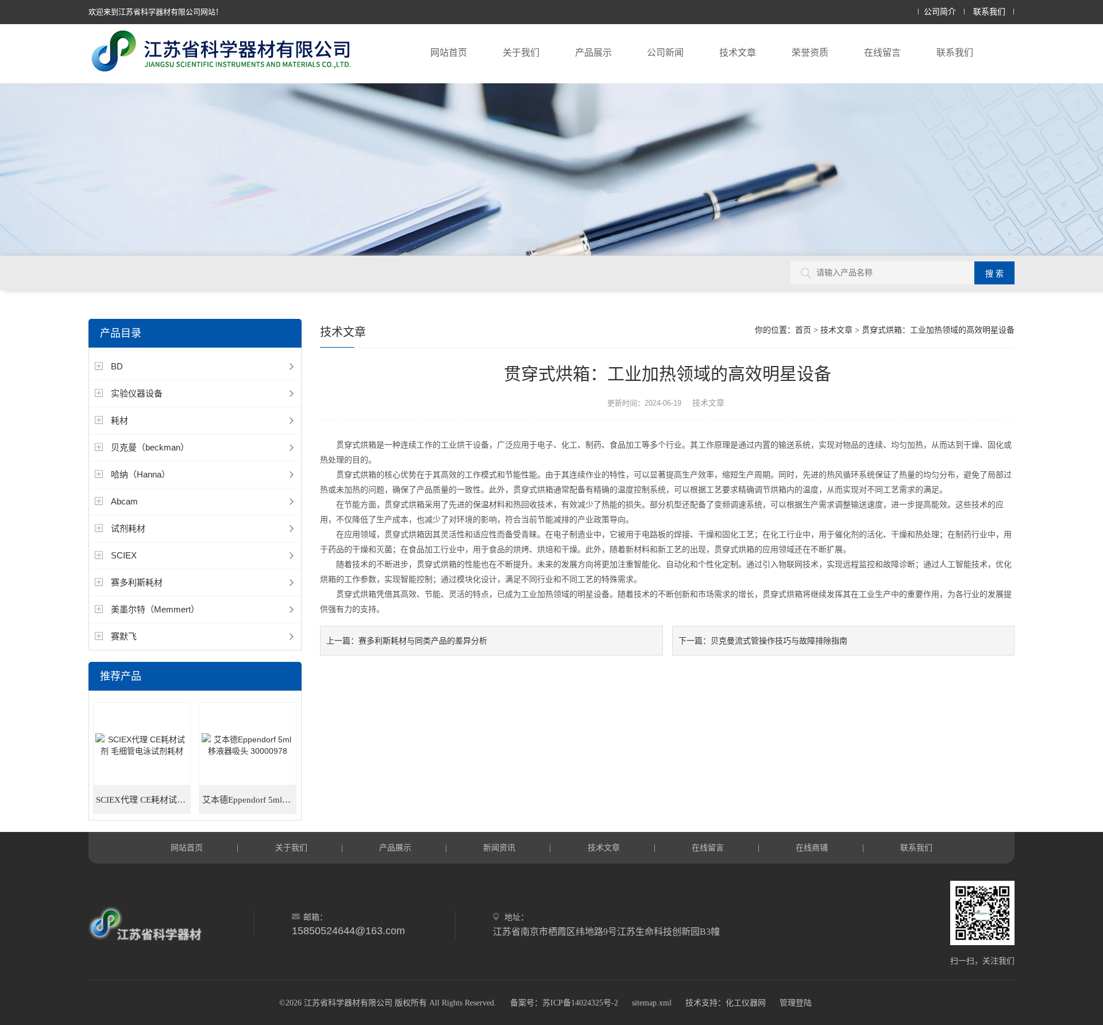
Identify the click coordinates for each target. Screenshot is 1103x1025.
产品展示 (593, 52)
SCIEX (124, 555)
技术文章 (737, 52)
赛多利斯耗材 (137, 582)
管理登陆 (796, 1003)
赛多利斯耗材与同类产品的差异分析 (422, 640)
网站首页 (448, 52)
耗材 (119, 420)
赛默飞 (124, 636)
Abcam (124, 501)
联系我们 (989, 12)
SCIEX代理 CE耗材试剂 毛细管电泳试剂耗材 (143, 799)
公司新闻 (665, 52)
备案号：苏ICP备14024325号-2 (564, 1003)
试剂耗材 (128, 528)
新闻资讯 (499, 847)
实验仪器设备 (137, 393)
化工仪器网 (746, 1003)
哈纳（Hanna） (140, 474)
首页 (803, 330)
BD (117, 366)
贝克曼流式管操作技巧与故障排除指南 (779, 640)
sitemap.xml (652, 1003)
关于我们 (521, 52)
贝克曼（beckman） (150, 447)
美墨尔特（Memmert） (155, 609)
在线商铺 (812, 847)
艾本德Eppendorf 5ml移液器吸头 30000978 (249, 799)
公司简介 (940, 12)
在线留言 (882, 52)
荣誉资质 (810, 52)
